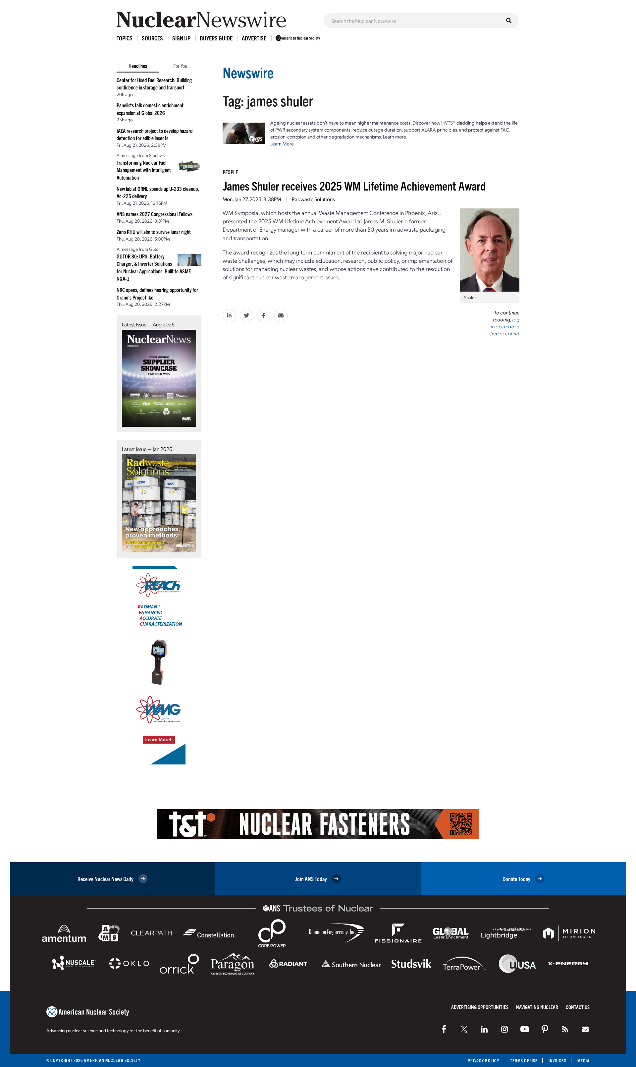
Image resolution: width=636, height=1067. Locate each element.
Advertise (254, 38)
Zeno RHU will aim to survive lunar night (154, 231)
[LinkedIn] (484, 1029)
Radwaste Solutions (313, 199)
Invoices (557, 1060)
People (230, 172)
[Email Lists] (585, 1029)
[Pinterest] (545, 1029)
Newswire (248, 72)
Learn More (282, 143)
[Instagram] (504, 1029)
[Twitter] (464, 1029)
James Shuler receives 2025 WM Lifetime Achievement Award (354, 185)
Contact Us (578, 1007)
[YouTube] (524, 1029)
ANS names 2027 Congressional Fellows (154, 213)
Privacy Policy (483, 1060)
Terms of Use (524, 1060)
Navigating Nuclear (537, 1007)
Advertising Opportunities (479, 1007)
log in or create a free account (504, 326)
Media (583, 1060)
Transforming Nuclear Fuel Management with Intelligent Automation (144, 170)
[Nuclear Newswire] (565, 1029)
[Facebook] (444, 1029)
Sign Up (181, 38)
